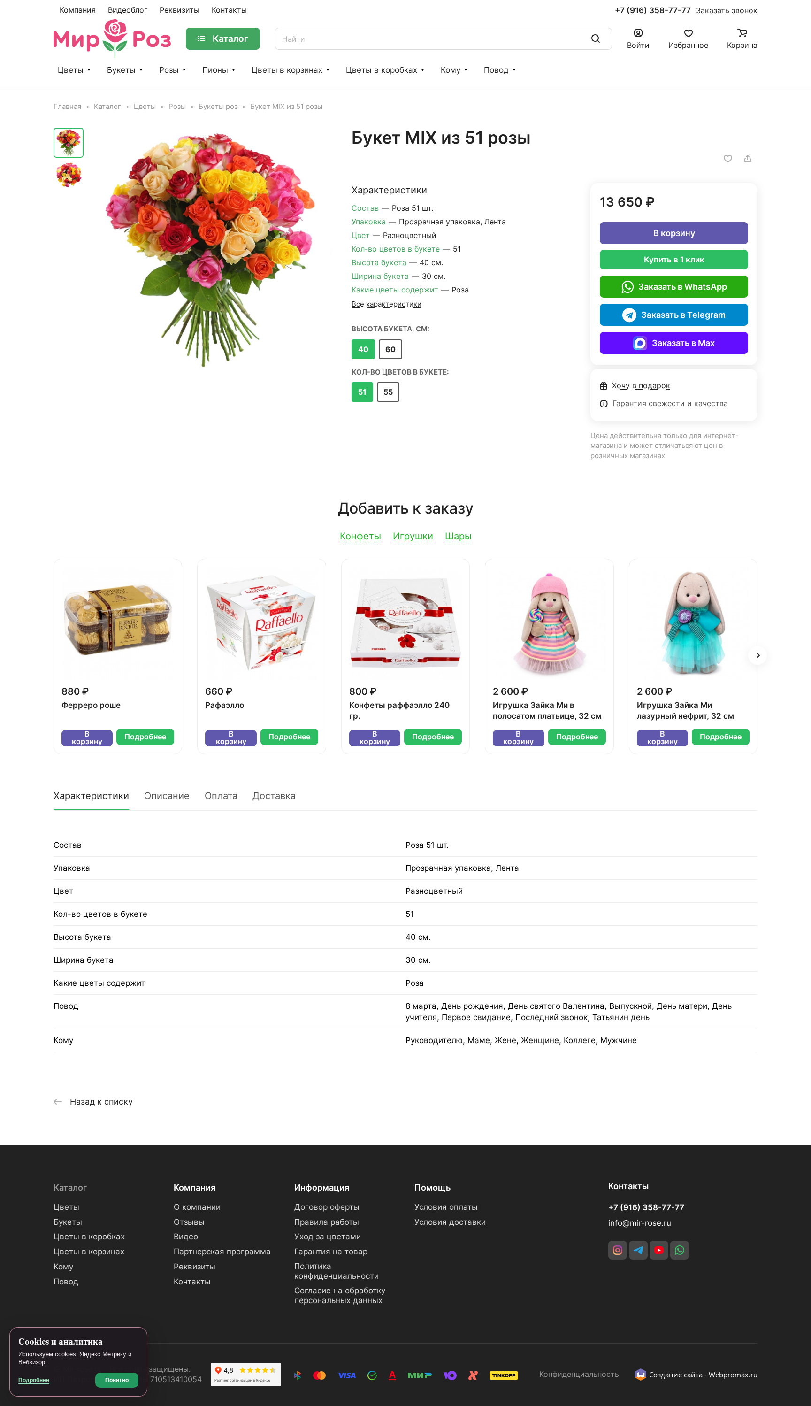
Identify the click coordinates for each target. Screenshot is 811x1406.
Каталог (70, 1187)
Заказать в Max (683, 343)
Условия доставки (450, 1222)
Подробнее (145, 736)
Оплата (221, 795)
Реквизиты (194, 1266)
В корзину (674, 233)
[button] (757, 655)
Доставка (274, 795)
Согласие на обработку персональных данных (339, 1295)
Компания (194, 1187)
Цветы (71, 70)
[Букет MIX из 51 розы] (210, 249)
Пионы (215, 70)
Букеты (121, 70)
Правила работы (326, 1222)
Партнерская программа (222, 1251)
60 (390, 349)
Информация (321, 1187)
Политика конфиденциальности (336, 1271)
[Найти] (595, 39)
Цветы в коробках (381, 70)
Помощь (432, 1187)
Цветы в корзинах (287, 70)
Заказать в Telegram (683, 315)
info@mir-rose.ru (639, 1223)
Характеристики (91, 795)
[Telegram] (638, 1250)
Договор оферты (327, 1207)
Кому (450, 70)
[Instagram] (617, 1250)
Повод (496, 70)
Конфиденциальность (579, 1374)
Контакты (192, 1281)
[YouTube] (659, 1250)
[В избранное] (728, 159)
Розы (169, 70)
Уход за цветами (327, 1236)
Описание (167, 795)
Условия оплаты (446, 1207)
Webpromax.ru (733, 1374)
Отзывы (189, 1222)
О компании (197, 1207)
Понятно (117, 1380)
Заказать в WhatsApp (682, 287)
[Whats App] (679, 1250)
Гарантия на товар (330, 1251)
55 (388, 392)
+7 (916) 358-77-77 (653, 10)
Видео (186, 1236)
